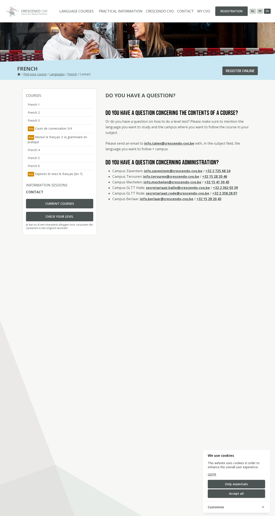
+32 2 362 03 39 (225, 187)
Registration (231, 11)
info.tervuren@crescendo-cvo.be (171, 176)
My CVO (203, 11)
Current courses (59, 203)
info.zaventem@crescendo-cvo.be (173, 171)
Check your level (59, 216)
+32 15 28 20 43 (208, 199)
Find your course (35, 74)
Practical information (120, 11)
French (72, 74)
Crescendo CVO (160, 11)
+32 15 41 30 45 (216, 182)
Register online (240, 70)
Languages (57, 74)
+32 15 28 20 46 (214, 176)
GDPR (212, 474)
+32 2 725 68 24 (217, 171)
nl (252, 11)
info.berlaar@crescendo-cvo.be (166, 199)
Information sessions (46, 185)
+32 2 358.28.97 (224, 193)
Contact (185, 11)
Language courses (76, 11)
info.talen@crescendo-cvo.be (169, 143)
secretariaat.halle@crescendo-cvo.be (178, 187)
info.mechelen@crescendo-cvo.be (172, 182)
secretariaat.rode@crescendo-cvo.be (177, 193)
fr (260, 11)
